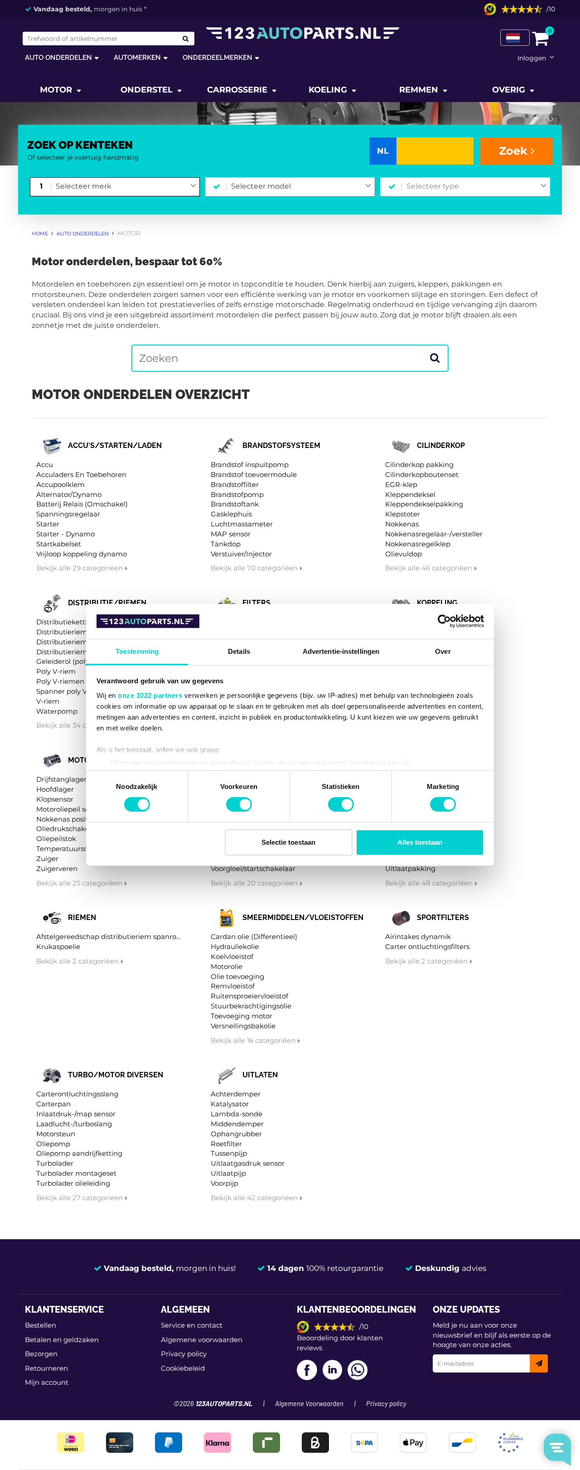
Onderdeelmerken (217, 57)
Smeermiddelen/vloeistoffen (302, 917)
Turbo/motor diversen (115, 1075)
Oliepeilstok (56, 838)
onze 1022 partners (150, 695)
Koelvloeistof (232, 956)
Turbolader (54, 1163)
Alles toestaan (419, 842)
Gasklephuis (231, 514)
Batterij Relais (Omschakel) (82, 504)
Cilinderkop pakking (419, 464)
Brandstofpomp (237, 494)
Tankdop (226, 544)
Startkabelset (58, 544)
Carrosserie (238, 90)
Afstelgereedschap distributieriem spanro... (108, 936)
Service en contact (191, 1325)
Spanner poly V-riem (71, 691)
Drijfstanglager (61, 779)
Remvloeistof (233, 986)
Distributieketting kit (71, 622)
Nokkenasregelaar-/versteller (434, 534)
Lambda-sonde (236, 1114)
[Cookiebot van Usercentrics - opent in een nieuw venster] (444, 621)
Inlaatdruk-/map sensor (76, 1114)
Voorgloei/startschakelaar (253, 868)
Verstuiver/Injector (241, 554)
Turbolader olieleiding (73, 1183)
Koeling (329, 90)
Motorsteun (55, 1133)
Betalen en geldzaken (62, 1339)
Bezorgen (41, 1353)
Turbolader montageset (76, 1173)
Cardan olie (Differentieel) (254, 936)
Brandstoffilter (235, 484)
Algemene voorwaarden (201, 1339)
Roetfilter (226, 1143)
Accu (44, 464)
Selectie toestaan (288, 842)
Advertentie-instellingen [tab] (341, 651)
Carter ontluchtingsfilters (427, 946)
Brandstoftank (235, 504)
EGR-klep (401, 484)
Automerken (137, 57)
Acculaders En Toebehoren (81, 474)
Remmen (419, 90)
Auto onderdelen (58, 57)
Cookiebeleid (183, 1368)
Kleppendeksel (410, 494)
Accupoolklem (60, 484)
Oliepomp (53, 1143)
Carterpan (53, 1104)
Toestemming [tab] (137, 651)
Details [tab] (239, 651)
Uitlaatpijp (228, 1173)
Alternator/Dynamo (69, 494)
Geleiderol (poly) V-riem (76, 661)
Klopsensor (54, 799)
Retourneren (46, 1368)
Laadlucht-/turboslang (74, 1124)
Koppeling (437, 603)
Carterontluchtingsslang (77, 1094)
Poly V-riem (56, 671)
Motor (57, 90)
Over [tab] (442, 651)
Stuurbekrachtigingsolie (251, 1006)
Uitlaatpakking (410, 868)
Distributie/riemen (107, 603)
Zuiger (47, 858)
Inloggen (531, 58)
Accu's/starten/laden (115, 445)
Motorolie (226, 966)
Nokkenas (402, 524)
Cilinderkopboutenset (422, 474)
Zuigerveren (56, 868)
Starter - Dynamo (65, 534)
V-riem (47, 701)
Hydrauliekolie (235, 946)
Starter (47, 524)
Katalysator (230, 1104)
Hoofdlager (55, 789)
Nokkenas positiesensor (76, 819)
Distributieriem (61, 632)
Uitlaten (260, 1075)
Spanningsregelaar (68, 514)
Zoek (515, 150)
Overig (509, 90)
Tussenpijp (229, 1153)
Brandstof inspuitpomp (250, 464)
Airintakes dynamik (418, 936)
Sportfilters (443, 917)
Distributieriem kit (67, 642)
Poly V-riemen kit (65, 681)
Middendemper (237, 1124)
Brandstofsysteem (281, 445)
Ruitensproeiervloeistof (249, 996)
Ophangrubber (236, 1133)
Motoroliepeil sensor (70, 809)
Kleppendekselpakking (424, 504)
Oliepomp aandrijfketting (79, 1153)
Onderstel (148, 90)
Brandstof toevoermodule (254, 474)
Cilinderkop (441, 445)
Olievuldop (403, 554)
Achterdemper (236, 1094)
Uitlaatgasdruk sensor (248, 1163)
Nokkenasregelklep (417, 544)
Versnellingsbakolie (243, 1026)
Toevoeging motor (241, 1016)
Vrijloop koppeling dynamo (81, 554)
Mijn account (46, 1382)
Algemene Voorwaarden (309, 1404)
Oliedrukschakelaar (69, 828)
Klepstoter (402, 514)
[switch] (239, 804)
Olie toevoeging (237, 976)
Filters (256, 603)
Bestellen (40, 1325)
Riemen (82, 917)
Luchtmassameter (242, 524)
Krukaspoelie (58, 946)
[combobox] (125, 186)
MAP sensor (231, 534)
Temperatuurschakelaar (76, 848)
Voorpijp (224, 1183)
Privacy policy (184, 1353)
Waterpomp (56, 711)
